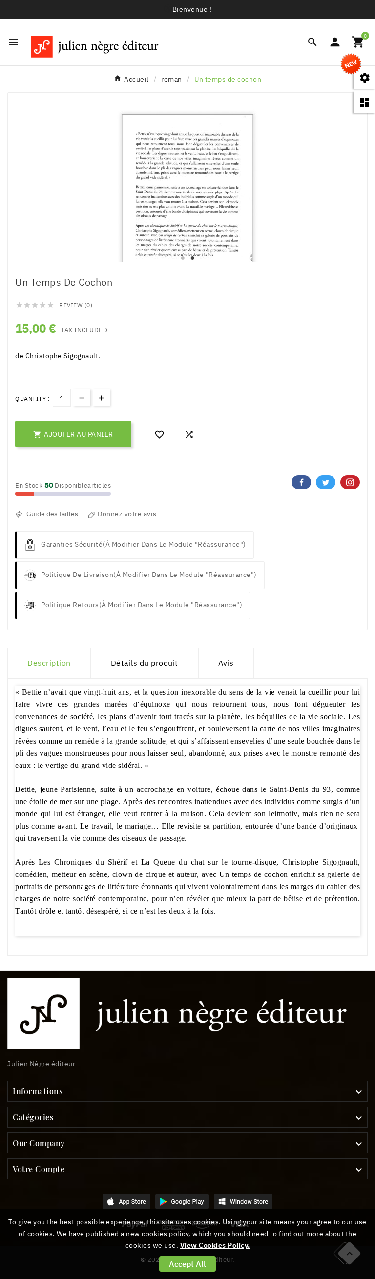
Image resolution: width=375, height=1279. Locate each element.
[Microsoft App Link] (243, 1200)
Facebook (301, 482)
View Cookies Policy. (215, 1245)
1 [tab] (183, 258)
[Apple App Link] (126, 1200)
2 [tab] (192, 258)
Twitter (325, 482)
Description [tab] (49, 663)
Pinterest (350, 482)
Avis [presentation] (226, 663)
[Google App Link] (182, 1200)
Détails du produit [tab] (144, 663)
